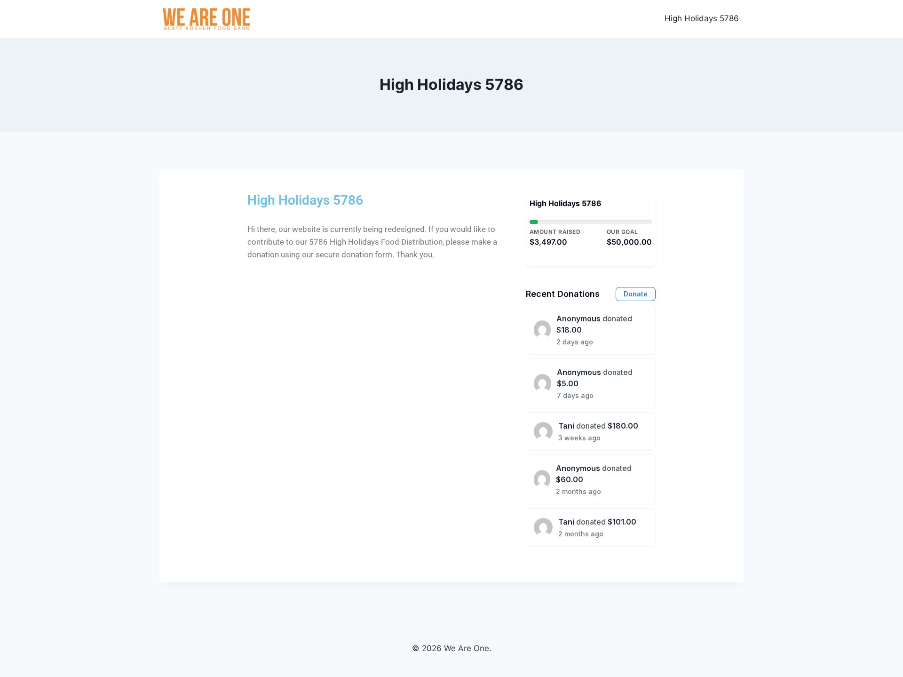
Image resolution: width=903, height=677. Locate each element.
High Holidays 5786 (702, 18)
